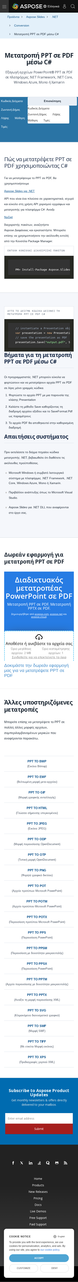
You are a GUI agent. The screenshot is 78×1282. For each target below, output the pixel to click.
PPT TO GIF (37, 792)
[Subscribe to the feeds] (65, 1163)
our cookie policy (49, 1249)
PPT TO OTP (37, 854)
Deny (54, 1268)
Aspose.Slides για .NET (19, 191)
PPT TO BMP (36, 761)
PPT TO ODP (37, 839)
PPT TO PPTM (37, 979)
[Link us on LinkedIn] (30, 1163)
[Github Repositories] (57, 1163)
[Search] (73, 6)
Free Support (38, 1218)
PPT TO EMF (37, 777)
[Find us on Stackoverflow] (39, 1163)
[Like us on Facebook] (13, 1163)
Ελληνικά (53, 6)
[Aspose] (27, 6)
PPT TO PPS (37, 932)
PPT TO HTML (37, 808)
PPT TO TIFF (37, 1041)
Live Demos (38, 1211)
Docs (38, 1205)
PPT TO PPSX (37, 963)
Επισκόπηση (52, 101)
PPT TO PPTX (37, 995)
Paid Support (38, 1224)
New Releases (38, 1192)
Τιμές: (4, 126)
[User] (64, 6)
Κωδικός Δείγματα (12, 101)
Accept (39, 1258)
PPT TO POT (37, 886)
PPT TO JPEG (37, 823)
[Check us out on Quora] (48, 1163)
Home (38, 1179)
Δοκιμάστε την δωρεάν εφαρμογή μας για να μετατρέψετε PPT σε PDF (36, 670)
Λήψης (5, 118)
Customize (23, 1268)
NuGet (8, 217)
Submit (39, 1129)
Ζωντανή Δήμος (10, 109)
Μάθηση (20, 118)
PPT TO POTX (37, 917)
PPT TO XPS (37, 1057)
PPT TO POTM (36, 901)
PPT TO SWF (37, 1026)
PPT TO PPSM (37, 948)
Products (38, 1185)
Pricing (37, 1198)
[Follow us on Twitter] (22, 1163)
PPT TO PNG (37, 870)
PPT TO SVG (37, 1010)
